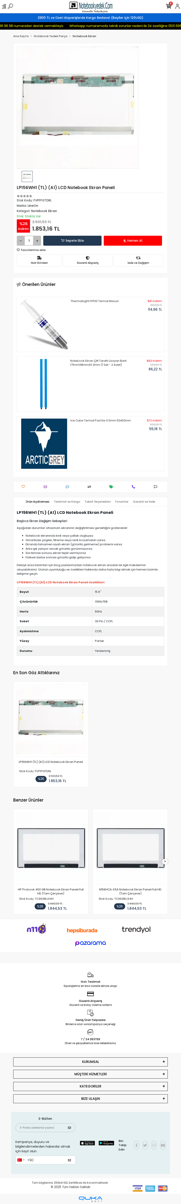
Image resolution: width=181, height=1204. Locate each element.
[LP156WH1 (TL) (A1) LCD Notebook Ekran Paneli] (51, 720)
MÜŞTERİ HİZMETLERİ (90, 1074)
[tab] (37, 501)
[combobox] (21, 1160)
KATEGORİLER (90, 1086)
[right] (165, 862)
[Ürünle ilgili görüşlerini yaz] (68, 487)
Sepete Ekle (75, 240)
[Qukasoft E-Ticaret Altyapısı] (90, 1199)
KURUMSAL (90, 1061)
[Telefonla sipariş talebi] (134, 487)
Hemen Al (134, 240)
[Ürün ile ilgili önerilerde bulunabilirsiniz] (156, 487)
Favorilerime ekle (33, 250)
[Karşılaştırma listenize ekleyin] (90, 487)
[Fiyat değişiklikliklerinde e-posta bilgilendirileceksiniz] (112, 487)
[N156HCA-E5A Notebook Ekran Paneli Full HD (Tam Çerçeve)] (130, 848)
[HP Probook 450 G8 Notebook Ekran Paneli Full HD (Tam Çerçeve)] (51, 848)
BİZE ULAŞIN (90, 1098)
